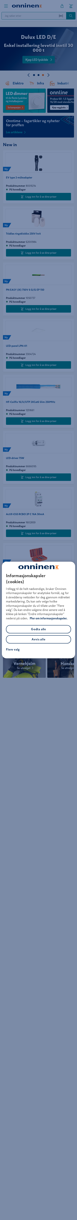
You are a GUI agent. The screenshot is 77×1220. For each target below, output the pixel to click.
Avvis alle (38, 639)
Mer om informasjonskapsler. (48, 618)
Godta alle (38, 629)
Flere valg (13, 649)
